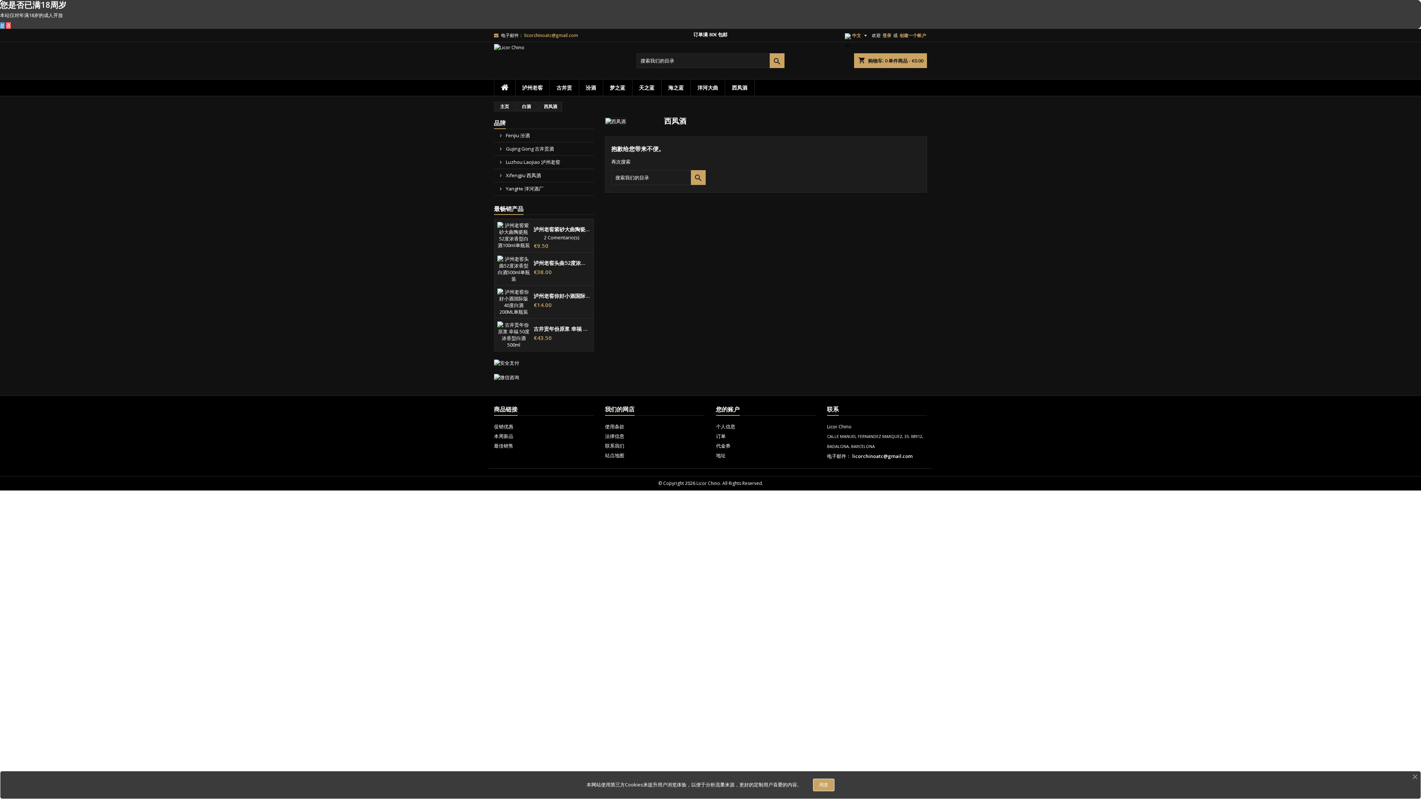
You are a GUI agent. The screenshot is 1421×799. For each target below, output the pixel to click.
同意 (823, 785)
